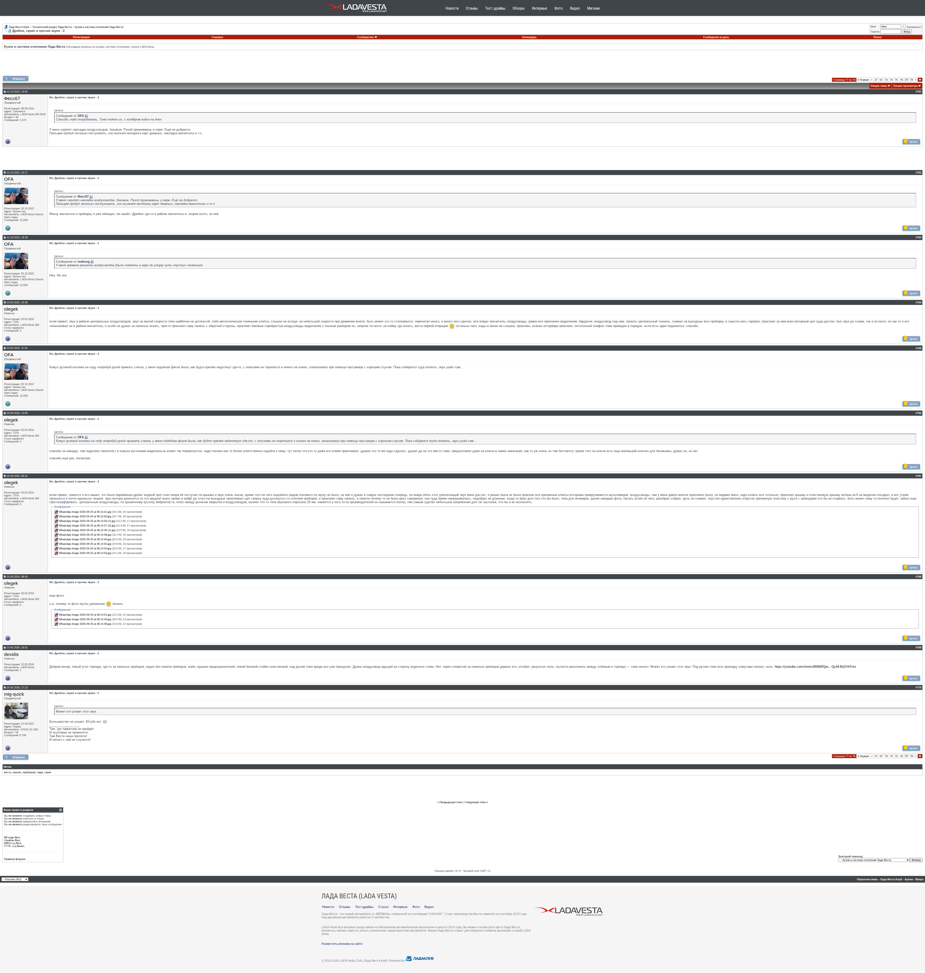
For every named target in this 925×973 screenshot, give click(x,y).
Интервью (539, 8)
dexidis (11, 654)
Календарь (529, 37)
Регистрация (81, 37)
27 (876, 79)
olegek (11, 309)
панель (17, 772)
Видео (575, 8)
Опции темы (879, 85)
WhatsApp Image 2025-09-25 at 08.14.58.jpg (85, 534)
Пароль (875, 31)
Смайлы (9, 840)
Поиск (877, 37)
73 (886, 79)
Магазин (593, 8)
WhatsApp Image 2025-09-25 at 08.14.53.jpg (85, 553)
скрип (47, 772)
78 (911, 79)
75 (896, 79)
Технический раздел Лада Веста (52, 27)
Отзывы (472, 8)
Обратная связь (867, 879)
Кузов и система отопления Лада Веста (99, 27)
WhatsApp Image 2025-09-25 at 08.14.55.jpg (85, 543)
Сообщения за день (716, 37)
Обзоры (519, 8)
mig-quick (14, 694)
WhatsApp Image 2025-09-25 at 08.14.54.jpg (85, 548)
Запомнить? (914, 27)
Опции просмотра (905, 85)
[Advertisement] (462, 64)
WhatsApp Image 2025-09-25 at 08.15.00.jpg (85, 516)
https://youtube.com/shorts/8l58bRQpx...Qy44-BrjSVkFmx (815, 666)
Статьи (383, 907)
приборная (29, 772)
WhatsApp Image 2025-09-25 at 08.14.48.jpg (85, 623)
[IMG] (7, 843)
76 (901, 79)
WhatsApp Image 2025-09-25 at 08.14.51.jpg (85, 614)
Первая (863, 79)
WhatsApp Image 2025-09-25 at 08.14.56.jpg (85, 539)
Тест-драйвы (495, 8)
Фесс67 (12, 98)
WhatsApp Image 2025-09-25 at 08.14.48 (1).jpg (87, 530)
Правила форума (14, 859)
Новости (452, 8)
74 (891, 79)
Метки (8, 766)
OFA (8, 179)
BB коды (9, 837)
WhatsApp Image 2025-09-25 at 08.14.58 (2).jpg (87, 521)
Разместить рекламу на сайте (342, 944)
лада (40, 772)
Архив (909, 879)
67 (881, 79)
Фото (559, 8)
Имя (873, 26)
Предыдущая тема (450, 802)
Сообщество (365, 37)
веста (7, 772)
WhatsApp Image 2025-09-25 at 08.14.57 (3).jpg (87, 525)
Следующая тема (475, 802)
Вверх (919, 879)
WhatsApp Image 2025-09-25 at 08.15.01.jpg (85, 511)
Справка (217, 37)
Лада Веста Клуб (19, 27)
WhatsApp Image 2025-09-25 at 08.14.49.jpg (85, 619)
